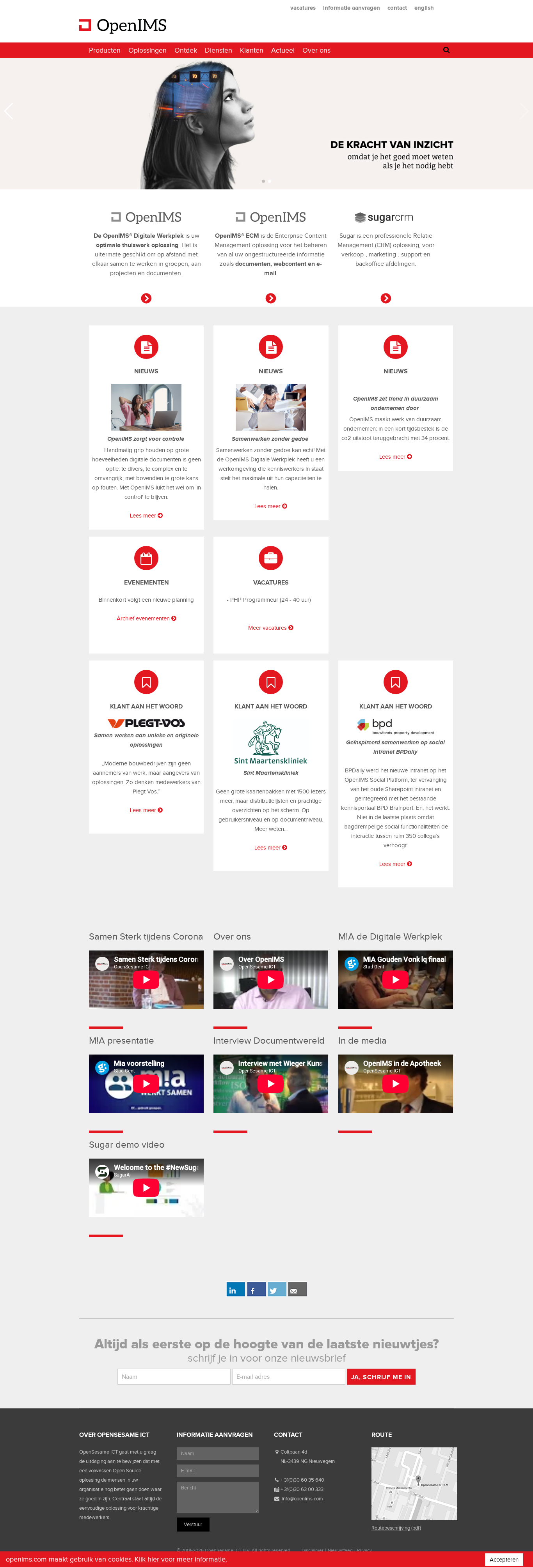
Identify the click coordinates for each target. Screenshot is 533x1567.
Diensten (218, 50)
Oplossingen (147, 50)
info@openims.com (302, 1499)
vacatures (303, 7)
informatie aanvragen (351, 7)
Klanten (251, 50)
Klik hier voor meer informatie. (181, 1559)
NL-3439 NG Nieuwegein (308, 1461)
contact (397, 7)
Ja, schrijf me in (381, 1377)
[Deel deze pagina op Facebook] (256, 1295)
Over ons (316, 50)
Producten (105, 50)
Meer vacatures (267, 628)
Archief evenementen (143, 618)
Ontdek (185, 50)
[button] (263, 181)
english (424, 7)
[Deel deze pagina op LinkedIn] (235, 1295)
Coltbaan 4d (294, 1452)
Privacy (364, 1550)
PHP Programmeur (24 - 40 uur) (270, 600)
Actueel (283, 50)
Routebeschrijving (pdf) (396, 1528)
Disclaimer (312, 1550)
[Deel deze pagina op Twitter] (276, 1295)
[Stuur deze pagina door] (297, 1295)
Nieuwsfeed (340, 1550)
